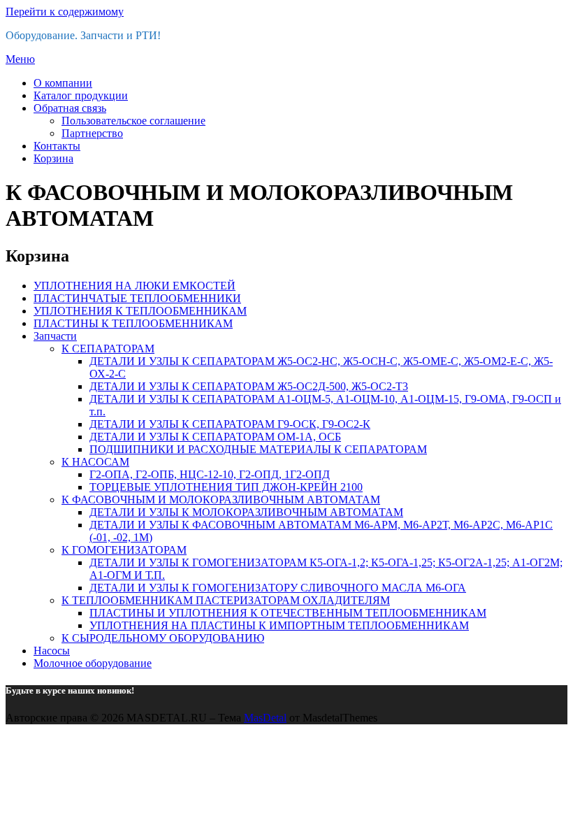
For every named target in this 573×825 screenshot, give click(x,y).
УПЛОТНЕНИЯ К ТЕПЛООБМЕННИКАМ (140, 311)
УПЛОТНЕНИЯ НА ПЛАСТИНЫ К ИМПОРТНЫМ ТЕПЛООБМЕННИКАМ (279, 625)
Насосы (52, 651)
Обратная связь (70, 108)
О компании (63, 83)
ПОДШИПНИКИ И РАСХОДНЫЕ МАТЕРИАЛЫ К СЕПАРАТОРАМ (258, 449)
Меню (20, 59)
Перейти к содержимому (65, 11)
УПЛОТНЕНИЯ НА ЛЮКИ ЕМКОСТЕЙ (134, 286)
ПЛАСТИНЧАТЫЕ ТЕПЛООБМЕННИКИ (137, 298)
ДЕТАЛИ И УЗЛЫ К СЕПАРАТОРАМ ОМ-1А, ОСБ (215, 437)
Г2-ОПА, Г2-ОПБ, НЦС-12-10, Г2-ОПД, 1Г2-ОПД (209, 474)
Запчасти (55, 336)
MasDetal (265, 718)
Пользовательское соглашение (133, 121)
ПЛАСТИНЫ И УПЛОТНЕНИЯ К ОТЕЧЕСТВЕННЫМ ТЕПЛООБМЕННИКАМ (287, 613)
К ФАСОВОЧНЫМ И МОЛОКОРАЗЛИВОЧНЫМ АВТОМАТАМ (220, 499)
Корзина (53, 158)
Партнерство (92, 133)
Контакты (57, 146)
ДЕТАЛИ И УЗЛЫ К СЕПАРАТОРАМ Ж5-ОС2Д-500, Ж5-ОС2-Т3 (248, 386)
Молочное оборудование (93, 663)
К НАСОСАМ (95, 462)
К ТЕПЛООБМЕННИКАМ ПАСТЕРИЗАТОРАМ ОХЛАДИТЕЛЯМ (225, 600)
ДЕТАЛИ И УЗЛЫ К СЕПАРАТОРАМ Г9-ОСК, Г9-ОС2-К (229, 424)
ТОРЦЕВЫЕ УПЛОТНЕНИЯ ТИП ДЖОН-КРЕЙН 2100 (226, 487)
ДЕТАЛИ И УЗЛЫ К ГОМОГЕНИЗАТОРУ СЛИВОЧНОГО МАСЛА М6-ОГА (277, 588)
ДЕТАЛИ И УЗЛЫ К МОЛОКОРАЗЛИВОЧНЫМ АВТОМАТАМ (246, 512)
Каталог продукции (81, 95)
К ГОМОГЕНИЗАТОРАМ (124, 550)
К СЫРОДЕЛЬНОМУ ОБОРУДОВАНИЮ (162, 638)
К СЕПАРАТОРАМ (107, 348)
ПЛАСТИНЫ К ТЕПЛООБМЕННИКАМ (133, 323)
